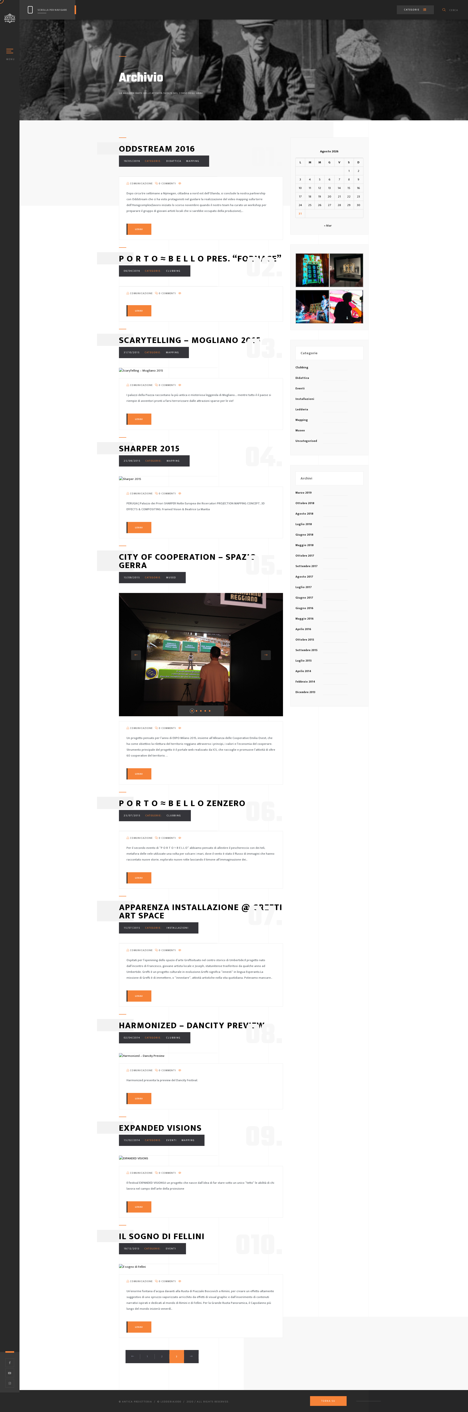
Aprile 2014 (303, 671)
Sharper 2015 (149, 448)
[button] (136, 655)
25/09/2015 (132, 461)
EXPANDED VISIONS (160, 1128)
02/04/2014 (132, 1038)
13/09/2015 (132, 578)
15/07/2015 (132, 928)
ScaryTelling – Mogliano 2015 (190, 340)
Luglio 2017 (303, 587)
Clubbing (173, 271)
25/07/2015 (132, 816)
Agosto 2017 (304, 576)
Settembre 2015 (306, 650)
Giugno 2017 (304, 597)
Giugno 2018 (304, 534)
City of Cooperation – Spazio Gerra (188, 561)
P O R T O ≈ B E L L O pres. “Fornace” (200, 258)
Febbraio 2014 (305, 681)
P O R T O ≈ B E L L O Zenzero (182, 803)
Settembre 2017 (306, 566)
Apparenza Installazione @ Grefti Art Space (201, 911)
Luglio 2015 (303, 660)
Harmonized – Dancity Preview (192, 1025)
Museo (171, 578)
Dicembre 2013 (305, 692)
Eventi (171, 1140)
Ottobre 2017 (304, 555)
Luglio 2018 (303, 524)
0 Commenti (167, 184)
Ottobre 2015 (304, 639)
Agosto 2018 (304, 513)
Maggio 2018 (304, 545)
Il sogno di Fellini (162, 1236)
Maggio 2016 (304, 618)
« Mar (328, 225)
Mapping (192, 161)
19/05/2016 (132, 161)
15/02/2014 (132, 1140)
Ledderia (301, 409)
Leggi (139, 229)
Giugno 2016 (304, 608)
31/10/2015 (132, 352)
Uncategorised (306, 440)
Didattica (173, 161)
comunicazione (141, 184)
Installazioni (177, 928)
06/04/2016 (132, 271)
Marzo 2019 (303, 492)
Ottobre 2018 (304, 503)
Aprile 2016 (303, 629)
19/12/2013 (132, 1249)
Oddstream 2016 (157, 149)
